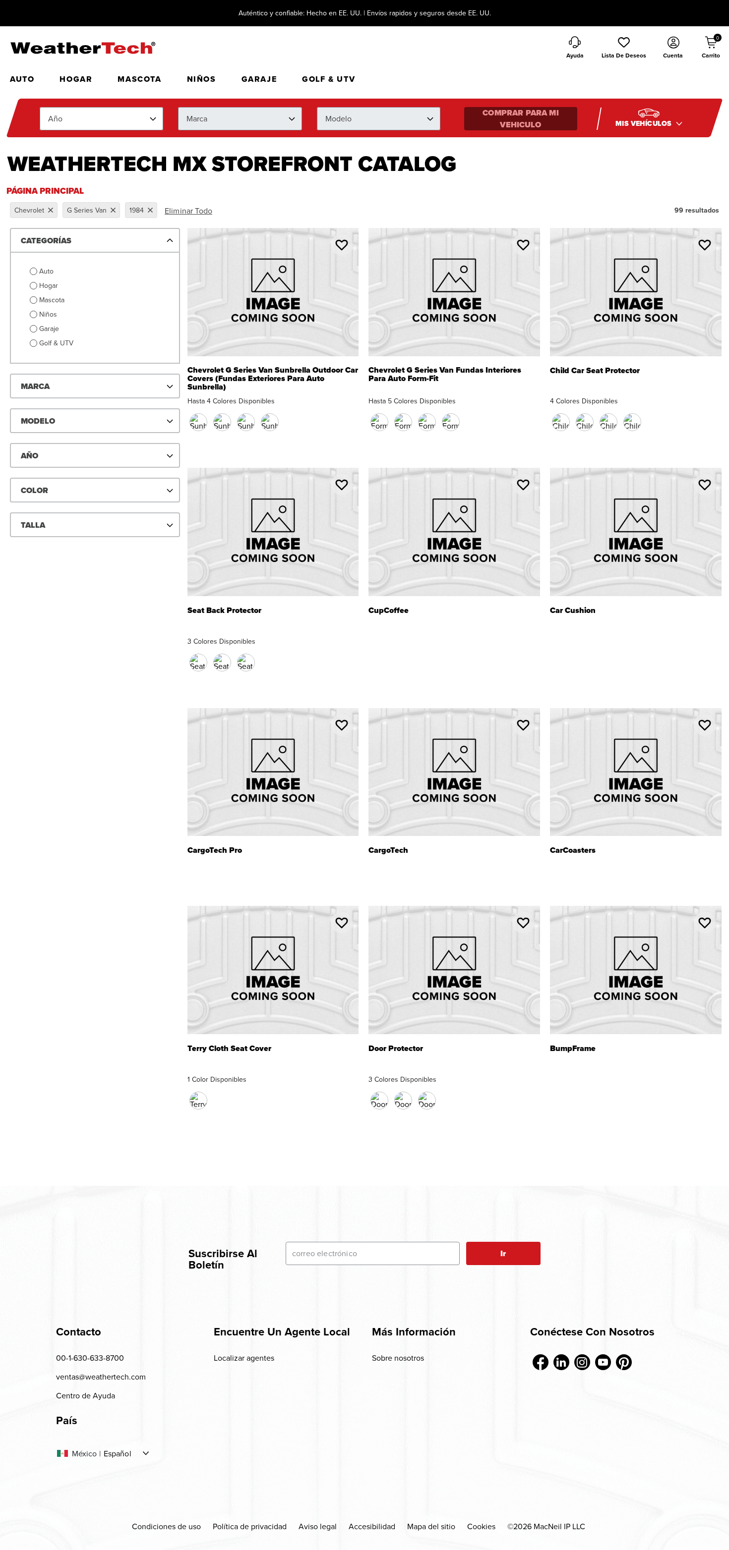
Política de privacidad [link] (250, 1526)
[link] (540, 1362)
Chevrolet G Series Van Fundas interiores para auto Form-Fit (444, 374)
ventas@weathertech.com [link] (101, 1376)
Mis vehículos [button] (644, 123)
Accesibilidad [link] (372, 1526)
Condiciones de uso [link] (166, 1526)
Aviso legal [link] (318, 1526)
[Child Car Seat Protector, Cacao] (585, 422)
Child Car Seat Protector (595, 371)
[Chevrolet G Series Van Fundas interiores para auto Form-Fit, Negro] (379, 422)
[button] (624, 48)
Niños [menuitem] (201, 79)
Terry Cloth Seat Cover (229, 1049)
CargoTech (388, 851)
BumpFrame (573, 1049)
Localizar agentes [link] (244, 1357)
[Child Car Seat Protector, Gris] (632, 422)
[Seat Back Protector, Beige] (222, 662)
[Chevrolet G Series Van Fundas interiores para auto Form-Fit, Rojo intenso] (427, 422)
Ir (503, 1253)
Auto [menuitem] (22, 79)
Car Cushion (573, 611)
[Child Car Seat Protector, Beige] (608, 422)
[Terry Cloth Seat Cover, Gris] (198, 1100)
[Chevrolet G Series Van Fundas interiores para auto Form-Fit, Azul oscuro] (403, 422)
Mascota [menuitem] (139, 79)
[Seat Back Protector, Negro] (198, 662)
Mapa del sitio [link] (431, 1526)
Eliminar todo (188, 210)
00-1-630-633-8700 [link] (90, 1357)
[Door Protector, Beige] (403, 1100)
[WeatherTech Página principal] (82, 47)
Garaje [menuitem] (259, 79)
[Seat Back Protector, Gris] (246, 662)
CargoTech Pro (214, 851)
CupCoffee (388, 611)
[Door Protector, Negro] (379, 1100)
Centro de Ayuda (85, 1395)
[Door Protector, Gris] (427, 1100)
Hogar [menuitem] (76, 79)
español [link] (117, 1453)
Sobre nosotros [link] (398, 1357)
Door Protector (395, 1049)
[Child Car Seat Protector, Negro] (561, 422)
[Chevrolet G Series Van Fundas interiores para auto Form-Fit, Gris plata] (451, 422)
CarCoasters (573, 851)
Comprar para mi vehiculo (520, 118)
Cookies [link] (481, 1526)
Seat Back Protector (224, 611)
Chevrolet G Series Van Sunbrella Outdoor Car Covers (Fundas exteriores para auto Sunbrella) (272, 378)
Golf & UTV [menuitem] (328, 79)
